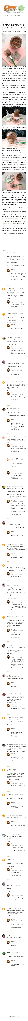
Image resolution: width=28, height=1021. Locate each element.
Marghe (8, 694)
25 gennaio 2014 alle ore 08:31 (17, 326)
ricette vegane (5, 243)
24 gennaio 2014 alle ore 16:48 (14, 408)
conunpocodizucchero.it (11, 675)
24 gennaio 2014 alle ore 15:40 (17, 288)
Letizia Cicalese (10, 337)
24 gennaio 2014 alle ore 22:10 (15, 645)
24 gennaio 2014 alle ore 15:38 (17, 271)
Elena (8, 522)
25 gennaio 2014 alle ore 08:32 (17, 348)
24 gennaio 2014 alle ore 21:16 (17, 565)
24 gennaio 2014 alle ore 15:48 (17, 313)
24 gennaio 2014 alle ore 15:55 (15, 361)
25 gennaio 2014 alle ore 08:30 (17, 302)
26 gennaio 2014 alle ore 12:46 (16, 952)
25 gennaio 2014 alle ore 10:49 (20, 744)
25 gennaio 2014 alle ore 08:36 (17, 501)
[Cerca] (25, 2)
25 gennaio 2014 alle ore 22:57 (17, 908)
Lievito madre (12, 16)
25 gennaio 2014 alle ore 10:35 (17, 717)
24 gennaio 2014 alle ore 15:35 (13, 254)
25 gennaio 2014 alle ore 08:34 (17, 421)
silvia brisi (9, 314)
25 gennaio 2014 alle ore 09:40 (16, 694)
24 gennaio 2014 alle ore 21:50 (13, 585)
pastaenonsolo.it (10, 744)
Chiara (8, 815)
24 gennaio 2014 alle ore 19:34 (15, 522)
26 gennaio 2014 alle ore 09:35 (17, 473)
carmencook (9, 883)
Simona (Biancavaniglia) (12, 253)
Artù (8, 361)
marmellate (19, 241)
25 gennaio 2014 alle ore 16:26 (13, 861)
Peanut (8, 953)
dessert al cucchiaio (10, 241)
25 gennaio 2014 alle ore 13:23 (17, 794)
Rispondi (8, 285)
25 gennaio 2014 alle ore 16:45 (17, 845)
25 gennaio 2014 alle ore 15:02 (16, 815)
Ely (7, 408)
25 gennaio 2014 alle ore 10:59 (17, 730)
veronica (8, 486)
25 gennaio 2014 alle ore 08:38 (17, 630)
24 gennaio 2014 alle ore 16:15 (17, 382)
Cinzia (8, 645)
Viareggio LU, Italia (10, 245)
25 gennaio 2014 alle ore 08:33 (17, 394)
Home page (5, 16)
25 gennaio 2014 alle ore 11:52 (13, 771)
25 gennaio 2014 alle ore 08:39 (17, 657)
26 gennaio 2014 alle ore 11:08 (17, 935)
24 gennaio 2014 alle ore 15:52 (19, 337)
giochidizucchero (10, 437)
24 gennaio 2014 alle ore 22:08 (17, 616)
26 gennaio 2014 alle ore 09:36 (17, 920)
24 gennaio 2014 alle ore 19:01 (16, 486)
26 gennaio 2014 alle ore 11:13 (17, 943)
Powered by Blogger (15, 1016)
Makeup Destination (11, 584)
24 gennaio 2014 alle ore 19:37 (17, 544)
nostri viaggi (5, 89)
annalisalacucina (10, 859)
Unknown (9, 288)
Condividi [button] (4, 239)
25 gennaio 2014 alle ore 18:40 (18, 883)
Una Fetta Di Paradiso (11, 769)
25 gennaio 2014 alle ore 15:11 (17, 783)
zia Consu (13, 269)
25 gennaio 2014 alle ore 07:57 (13, 676)
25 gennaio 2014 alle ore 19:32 (17, 895)
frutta (15, 241)
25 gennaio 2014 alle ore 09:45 (17, 706)
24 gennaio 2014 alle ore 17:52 (20, 437)
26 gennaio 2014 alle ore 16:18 (17, 962)
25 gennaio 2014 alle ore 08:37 (17, 602)
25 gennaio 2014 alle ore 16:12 (15, 834)
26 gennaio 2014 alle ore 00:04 (17, 460)
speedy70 (9, 935)
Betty (8, 834)
